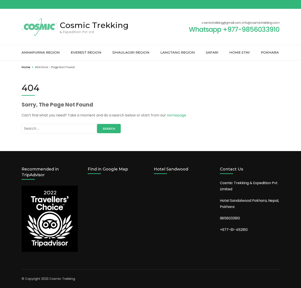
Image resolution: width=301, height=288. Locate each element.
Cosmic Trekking (94, 25)
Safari (212, 52)
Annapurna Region (41, 52)
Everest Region (86, 52)
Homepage (176, 115)
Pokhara (270, 52)
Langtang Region (177, 52)
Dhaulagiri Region (130, 52)
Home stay (239, 52)
